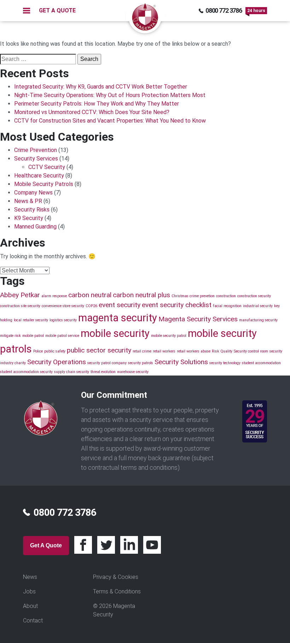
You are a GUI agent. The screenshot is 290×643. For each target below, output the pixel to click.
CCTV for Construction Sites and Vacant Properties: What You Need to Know (110, 120)
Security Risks (32, 209)
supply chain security (71, 372)
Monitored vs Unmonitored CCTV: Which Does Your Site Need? (91, 112)
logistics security (63, 320)
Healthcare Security (39, 175)
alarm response (54, 296)
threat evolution (103, 372)
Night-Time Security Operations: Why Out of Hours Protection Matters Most (109, 95)
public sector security (99, 350)
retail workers (164, 351)
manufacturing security (258, 320)
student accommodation (261, 363)
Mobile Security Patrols (43, 184)
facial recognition (227, 306)
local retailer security (31, 320)
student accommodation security (26, 372)
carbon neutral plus (141, 295)
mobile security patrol (168, 335)
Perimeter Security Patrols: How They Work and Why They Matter (96, 103)
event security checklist (176, 305)
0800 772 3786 (223, 10)
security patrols (140, 363)
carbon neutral (89, 295)
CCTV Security (46, 167)
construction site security (20, 306)
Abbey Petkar (20, 295)
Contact (33, 620)
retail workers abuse (193, 351)
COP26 (91, 306)
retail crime (142, 351)
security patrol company (107, 363)
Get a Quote (46, 545)
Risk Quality (222, 351)
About (30, 606)
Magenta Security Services (198, 319)
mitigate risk (10, 335)
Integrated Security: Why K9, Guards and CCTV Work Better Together (100, 86)
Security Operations (56, 362)
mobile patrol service (62, 335)
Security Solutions (181, 362)
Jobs (29, 591)
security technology (224, 363)
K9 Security (28, 218)
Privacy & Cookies (115, 577)
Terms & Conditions (117, 591)
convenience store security (63, 306)
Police (38, 351)
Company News (33, 192)
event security (119, 305)
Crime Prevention (35, 150)
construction (226, 296)
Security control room (251, 351)
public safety (54, 351)
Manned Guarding (35, 226)
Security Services (36, 158)
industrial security (258, 306)
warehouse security (133, 372)
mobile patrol (33, 335)
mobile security (115, 333)
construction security (254, 296)
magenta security (117, 318)
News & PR (28, 201)
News (30, 577)
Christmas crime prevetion (193, 296)
